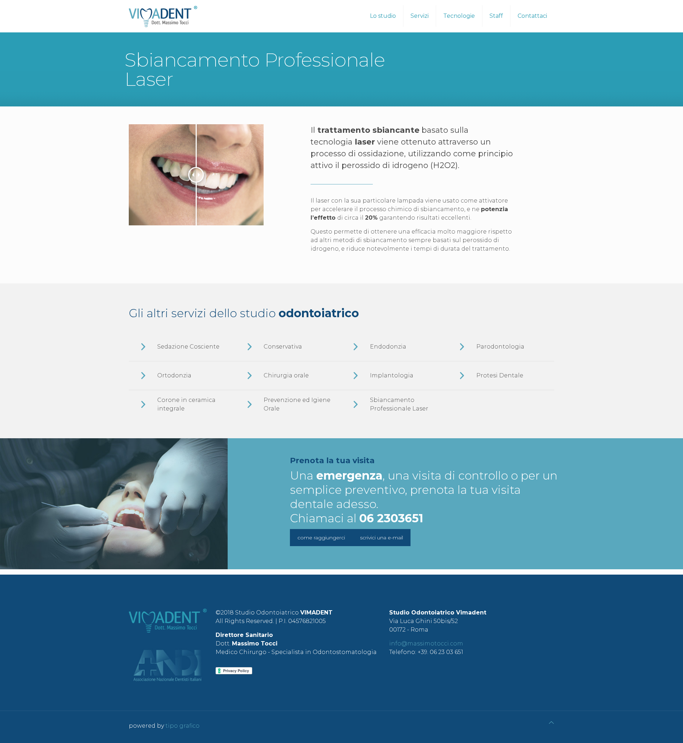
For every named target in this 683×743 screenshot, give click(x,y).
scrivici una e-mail (381, 537)
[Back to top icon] (551, 722)
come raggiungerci (321, 537)
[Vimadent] (163, 16)
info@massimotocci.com (426, 643)
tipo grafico (182, 725)
